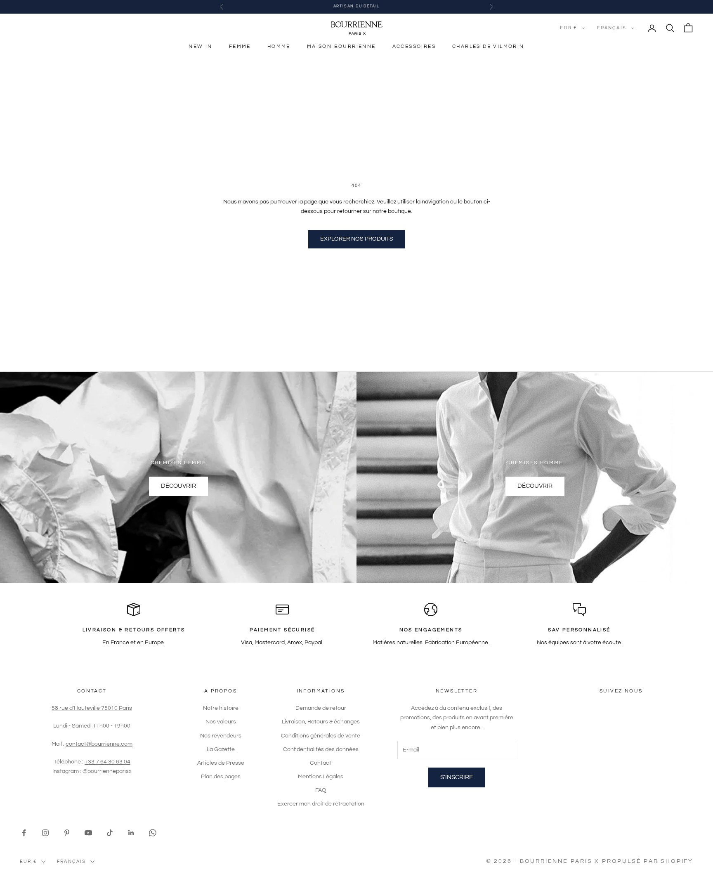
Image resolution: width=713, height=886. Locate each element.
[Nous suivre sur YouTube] (88, 833)
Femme (240, 46)
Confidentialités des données (321, 749)
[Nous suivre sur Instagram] (45, 833)
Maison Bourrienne (341, 46)
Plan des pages (221, 777)
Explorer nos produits (356, 239)
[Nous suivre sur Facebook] (24, 833)
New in (200, 46)
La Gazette (221, 749)
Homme (278, 46)
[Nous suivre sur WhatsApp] (153, 833)
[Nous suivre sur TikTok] (110, 833)
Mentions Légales (320, 777)
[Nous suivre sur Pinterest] (67, 833)
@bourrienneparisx (107, 771)
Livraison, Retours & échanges (321, 722)
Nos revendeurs (220, 736)
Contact (320, 763)
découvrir (534, 486)
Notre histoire (220, 708)
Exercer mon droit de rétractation (320, 804)
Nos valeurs (220, 722)
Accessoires (414, 46)
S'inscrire (456, 777)
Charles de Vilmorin (488, 46)
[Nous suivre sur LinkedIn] (131, 833)
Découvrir (178, 486)
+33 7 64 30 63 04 (107, 762)
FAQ (320, 790)
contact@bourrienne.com (99, 744)
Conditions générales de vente (320, 736)
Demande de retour (320, 708)
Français (611, 28)
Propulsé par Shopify (647, 861)
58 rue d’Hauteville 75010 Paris (92, 708)
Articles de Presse (220, 763)
